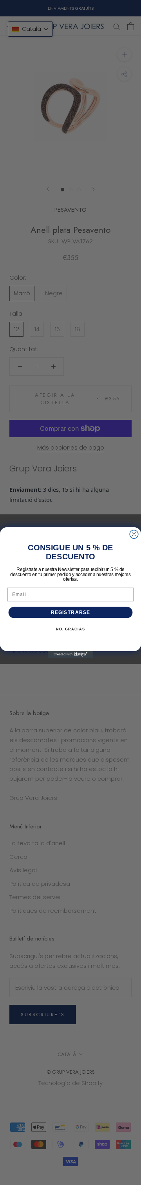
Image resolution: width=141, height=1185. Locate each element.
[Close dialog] (134, 534)
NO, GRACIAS (70, 629)
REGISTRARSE (70, 612)
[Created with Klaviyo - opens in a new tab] (70, 654)
